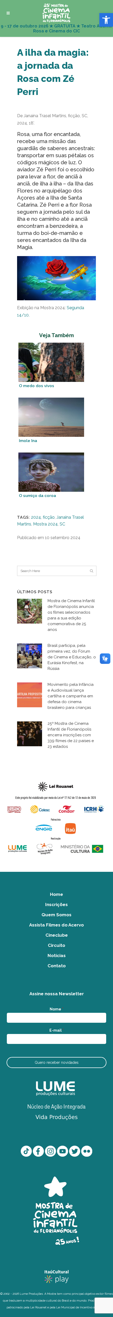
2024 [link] (36, 517)
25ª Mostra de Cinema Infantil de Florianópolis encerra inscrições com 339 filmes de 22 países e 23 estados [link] (71, 735)
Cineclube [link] (56, 935)
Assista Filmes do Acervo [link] (56, 925)
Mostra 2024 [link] (45, 524)
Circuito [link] (56, 945)
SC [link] (62, 524)
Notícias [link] (57, 955)
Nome (56, 1009)
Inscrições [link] (56, 904)
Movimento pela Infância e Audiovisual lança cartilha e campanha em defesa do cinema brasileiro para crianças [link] (71, 696)
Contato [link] (57, 965)
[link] (106, 20)
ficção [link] (49, 517)
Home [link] (56, 894)
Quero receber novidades (57, 1062)
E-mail (56, 1030)
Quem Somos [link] (56, 914)
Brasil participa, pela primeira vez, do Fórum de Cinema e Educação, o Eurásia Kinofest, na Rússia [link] (72, 657)
